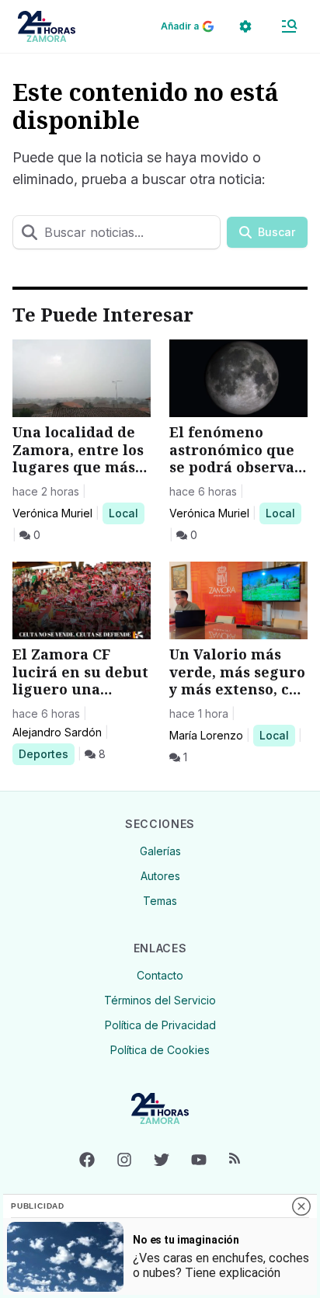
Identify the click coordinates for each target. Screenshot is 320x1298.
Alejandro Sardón (57, 732)
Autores (160, 875)
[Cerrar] (301, 1206)
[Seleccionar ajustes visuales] (245, 26)
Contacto (160, 975)
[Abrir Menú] (289, 26)
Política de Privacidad (160, 1025)
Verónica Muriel (52, 513)
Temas (160, 900)
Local (126, 513)
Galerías (160, 851)
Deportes (46, 753)
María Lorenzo (206, 735)
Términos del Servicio (160, 1000)
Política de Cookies (160, 1049)
